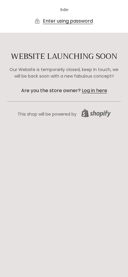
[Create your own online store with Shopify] (96, 113)
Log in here (94, 90)
